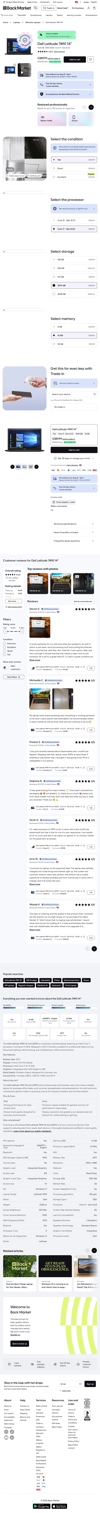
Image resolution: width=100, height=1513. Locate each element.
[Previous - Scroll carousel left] (84, 107)
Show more (34, 660)
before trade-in (54, 58)
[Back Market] (17, 8)
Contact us (24, 1406)
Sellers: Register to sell (40, 1450)
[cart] (94, 8)
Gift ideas (56, 1423)
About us (8, 1406)
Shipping (23, 1413)
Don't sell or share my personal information (73, 1434)
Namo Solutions (72, 465)
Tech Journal (57, 1406)
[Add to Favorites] (91, 59)
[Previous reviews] (87, 948)
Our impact (9, 1413)
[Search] (35, 8)
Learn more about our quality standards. (33, 1131)
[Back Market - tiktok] (12, 1432)
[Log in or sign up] (88, 8)
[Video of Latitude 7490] (24, 70)
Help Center (25, 1409)
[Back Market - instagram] (6, 1432)
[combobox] (74, 394)
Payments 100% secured (40, 1470)
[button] (25, 40)
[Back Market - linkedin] (12, 1437)
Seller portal (41, 1457)
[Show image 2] (24, 466)
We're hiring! (9, 1424)
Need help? (62, 8)
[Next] (36, 467)
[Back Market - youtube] (6, 1437)
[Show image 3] (30, 466)
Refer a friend (41, 1406)
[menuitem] (36, 15)
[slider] (5, 631)
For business (78, 8)
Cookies (71, 1426)
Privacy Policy (73, 1441)
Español (94, 2)
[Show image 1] (18, 466)
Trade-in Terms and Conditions (72, 1419)
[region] (65, 119)
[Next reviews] (94, 948)
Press (6, 1409)
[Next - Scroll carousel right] (91, 107)
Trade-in (39, 1423)
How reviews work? (15, 607)
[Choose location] (78, 2)
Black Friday (57, 1427)
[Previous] (12, 467)
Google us (15, 1334)
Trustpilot (8, 1427)
